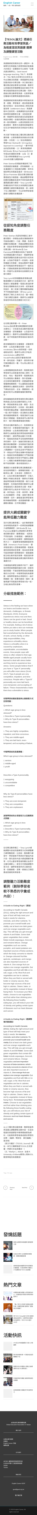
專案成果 (6, 1445)
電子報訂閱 (18, 1495)
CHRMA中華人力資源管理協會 (12, 1463)
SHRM (5, 1465)
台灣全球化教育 (8, 1439)
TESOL (5, 1467)
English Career (11, 2)
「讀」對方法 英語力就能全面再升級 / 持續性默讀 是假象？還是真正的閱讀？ (23, 1306)
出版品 (5, 1441)
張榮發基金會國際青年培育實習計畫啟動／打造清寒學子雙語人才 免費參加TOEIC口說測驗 (23, 1268)
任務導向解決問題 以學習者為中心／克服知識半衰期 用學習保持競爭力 (23, 1294)
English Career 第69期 (10, 57)
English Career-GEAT (18, 1483)
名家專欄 (6, 59)
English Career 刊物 (9, 1443)
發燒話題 (12, 1234)
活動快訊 (12, 1335)
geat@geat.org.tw (18, 1489)
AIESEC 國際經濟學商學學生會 (13, 1461)
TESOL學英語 (24, 57)
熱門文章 (12, 1284)
